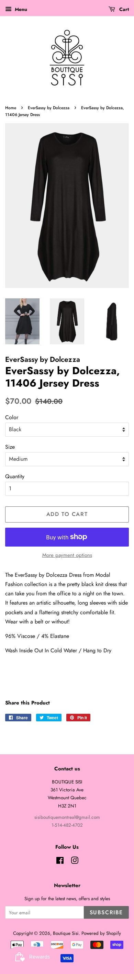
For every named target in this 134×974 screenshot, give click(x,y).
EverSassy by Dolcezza (48, 108)
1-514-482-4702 (67, 825)
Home (10, 108)
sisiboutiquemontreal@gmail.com (67, 817)
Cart (123, 9)
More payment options (67, 555)
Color (11, 417)
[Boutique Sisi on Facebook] (60, 861)
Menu (20, 9)
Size (10, 447)
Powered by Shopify (101, 933)
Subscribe (106, 912)
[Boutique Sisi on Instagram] (74, 861)
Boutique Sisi (66, 933)
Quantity (14, 476)
